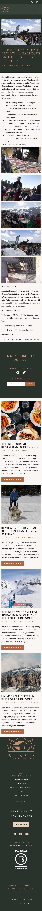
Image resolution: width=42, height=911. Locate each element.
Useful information (21, 776)
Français (21, 801)
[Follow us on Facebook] (21, 834)
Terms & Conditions (22, 899)
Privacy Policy (22, 903)
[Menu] (37, 9)
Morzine (27, 65)
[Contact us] (37, 2)
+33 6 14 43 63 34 (21, 816)
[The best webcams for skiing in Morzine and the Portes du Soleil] (21, 588)
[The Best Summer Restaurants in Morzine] (21, 420)
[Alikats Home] (5, 9)
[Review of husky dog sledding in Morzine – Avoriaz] (21, 504)
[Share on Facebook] (18, 372)
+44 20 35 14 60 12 (21, 811)
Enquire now (21, 824)
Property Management (21, 787)
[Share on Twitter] (24, 372)
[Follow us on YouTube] (27, 834)
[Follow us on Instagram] (15, 834)
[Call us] (32, 2)
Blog (21, 791)
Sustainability (21, 780)
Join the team (21, 795)
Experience (21, 783)
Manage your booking (21, 845)
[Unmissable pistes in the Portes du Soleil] (21, 672)
